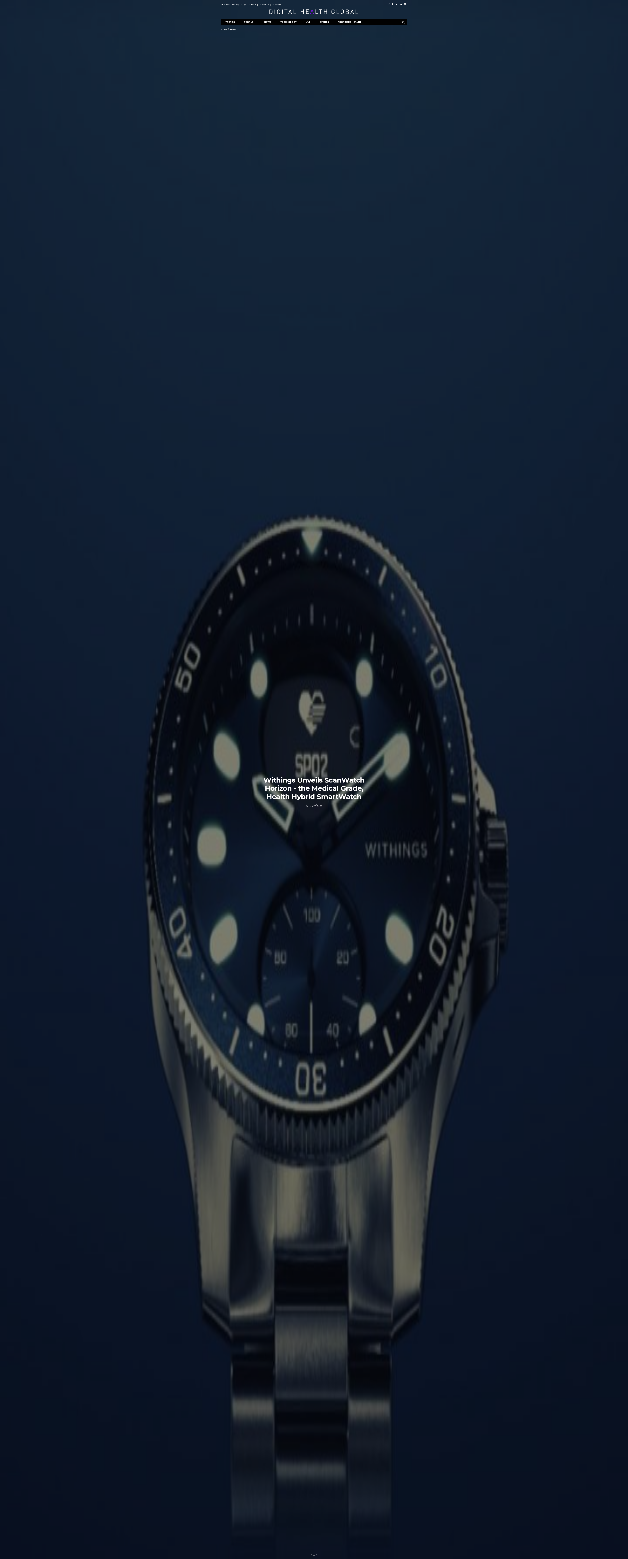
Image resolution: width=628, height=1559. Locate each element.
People (248, 22)
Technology (288, 22)
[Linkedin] (401, 4)
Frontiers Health (349, 22)
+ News (266, 22)
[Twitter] (396, 4)
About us (225, 4)
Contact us (264, 4)
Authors (252, 4)
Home (224, 29)
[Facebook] (388, 4)
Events (324, 22)
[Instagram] (405, 4)
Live (307, 22)
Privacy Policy (239, 4)
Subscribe (276, 4)
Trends (230, 22)
